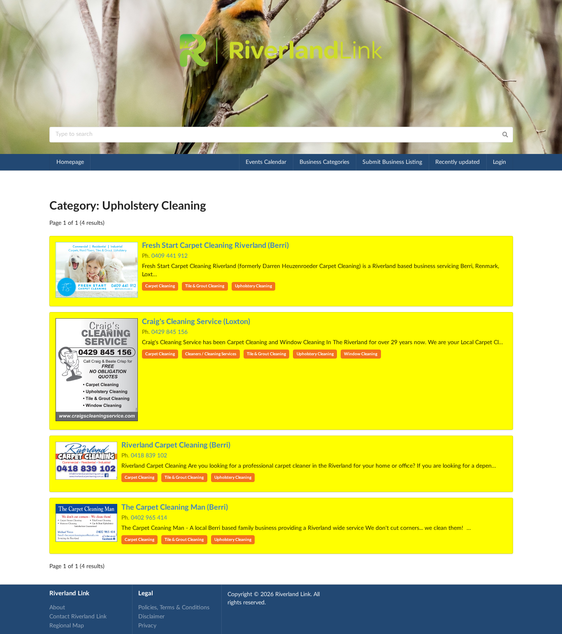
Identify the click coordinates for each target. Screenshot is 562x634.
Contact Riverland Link (78, 617)
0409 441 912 (169, 256)
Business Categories (324, 162)
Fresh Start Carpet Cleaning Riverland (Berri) (215, 245)
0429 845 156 (169, 332)
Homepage (70, 162)
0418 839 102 (149, 456)
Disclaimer (151, 617)
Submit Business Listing (392, 162)
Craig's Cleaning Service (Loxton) (196, 322)
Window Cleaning (360, 354)
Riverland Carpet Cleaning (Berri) (175, 445)
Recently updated (457, 162)
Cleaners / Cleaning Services (210, 354)
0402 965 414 (149, 518)
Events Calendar (266, 162)
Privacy (147, 626)
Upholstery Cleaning (253, 286)
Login (499, 162)
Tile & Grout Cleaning (204, 286)
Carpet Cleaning (160, 286)
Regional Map (66, 626)
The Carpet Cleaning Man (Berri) (174, 507)
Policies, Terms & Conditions (173, 608)
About (57, 608)
